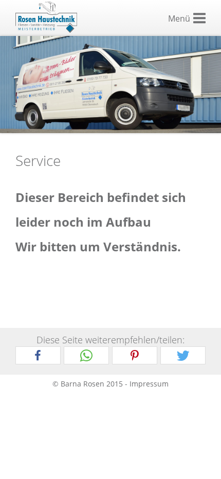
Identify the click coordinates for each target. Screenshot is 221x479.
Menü (179, 18)
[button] (38, 356)
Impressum (149, 384)
